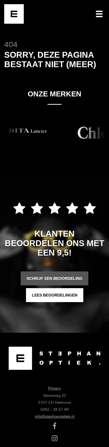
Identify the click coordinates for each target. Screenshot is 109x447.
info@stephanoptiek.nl (54, 416)
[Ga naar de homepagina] (14, 14)
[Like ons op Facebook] (54, 427)
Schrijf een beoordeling (54, 278)
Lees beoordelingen (54, 295)
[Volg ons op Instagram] (55, 439)
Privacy (54, 388)
